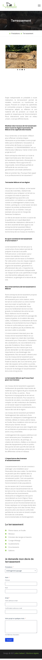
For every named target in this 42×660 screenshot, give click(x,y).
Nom (6, 575)
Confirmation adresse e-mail (13, 595)
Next (34, 56)
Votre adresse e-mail (11, 588)
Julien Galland (19, 640)
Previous (8, 56)
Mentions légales (32, 640)
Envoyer (9, 627)
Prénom (7, 567)
